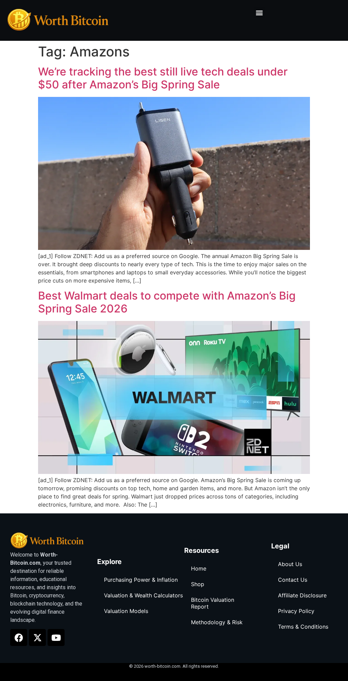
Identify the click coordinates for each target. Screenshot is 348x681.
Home (198, 568)
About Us (290, 564)
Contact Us (292, 579)
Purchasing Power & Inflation (141, 579)
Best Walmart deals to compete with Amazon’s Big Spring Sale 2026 (167, 302)
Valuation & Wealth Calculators (143, 595)
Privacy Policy (296, 611)
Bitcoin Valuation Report (212, 603)
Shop (197, 584)
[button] (259, 12)
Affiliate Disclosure (302, 595)
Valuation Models (126, 611)
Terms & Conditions (303, 626)
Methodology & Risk (217, 622)
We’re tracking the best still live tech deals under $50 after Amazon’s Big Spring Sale (163, 78)
